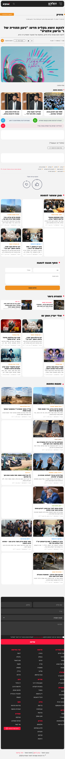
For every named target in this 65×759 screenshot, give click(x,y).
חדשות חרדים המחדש (49, 169)
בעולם (40, 657)
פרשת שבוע (60, 664)
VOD (62, 713)
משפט (18, 667)
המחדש (50, 167)
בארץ (40, 653)
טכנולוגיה (39, 709)
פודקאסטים (60, 721)
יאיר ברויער (19, 752)
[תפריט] (60, 4)
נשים (62, 698)
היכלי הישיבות (38, 697)
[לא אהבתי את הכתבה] (26, 184)
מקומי (19, 664)
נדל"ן (19, 671)
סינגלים (40, 731)
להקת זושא (60, 171)
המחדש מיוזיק (42, 167)
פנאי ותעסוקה (59, 705)
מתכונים (61, 695)
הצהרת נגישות (16, 709)
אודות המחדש (16, 721)
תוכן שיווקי (39, 716)
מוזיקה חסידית (51, 171)
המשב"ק (61, 683)
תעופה (18, 697)
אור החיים (61, 653)
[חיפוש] (14, 4)
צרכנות (40, 712)
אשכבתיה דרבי (37, 683)
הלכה (62, 657)
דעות (19, 653)
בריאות (40, 705)
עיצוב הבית (60, 702)
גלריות (62, 679)
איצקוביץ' (61, 676)
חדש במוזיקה (38, 728)
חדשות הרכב (16, 686)
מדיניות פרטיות (16, 705)
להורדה (39, 169)
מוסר (62, 660)
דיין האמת (39, 694)
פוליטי (40, 671)
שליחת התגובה (32, 288)
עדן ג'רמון (37, 752)
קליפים (56, 167)
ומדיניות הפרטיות (38, 637)
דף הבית (62, 19)
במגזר (40, 690)
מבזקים (18, 717)
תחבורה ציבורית (15, 694)
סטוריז (62, 717)
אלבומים (39, 724)
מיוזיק (56, 19)
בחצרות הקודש (37, 686)
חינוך (62, 691)
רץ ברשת (61, 724)
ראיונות (40, 739)
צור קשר (18, 724)
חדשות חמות (60, 169)
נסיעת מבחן (17, 690)
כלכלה (18, 657)
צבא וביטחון (38, 675)
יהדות (40, 660)
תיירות (19, 675)
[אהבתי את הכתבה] (37, 184)
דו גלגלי (18, 683)
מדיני (40, 664)
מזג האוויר (17, 660)
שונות (62, 667)
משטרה (39, 667)
